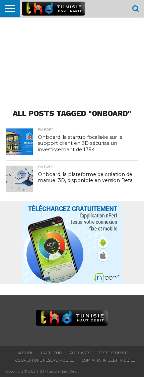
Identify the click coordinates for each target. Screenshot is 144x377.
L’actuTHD (51, 353)
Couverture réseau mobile (44, 360)
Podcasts (80, 353)
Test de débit (112, 353)
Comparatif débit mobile (108, 360)
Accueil (25, 353)
